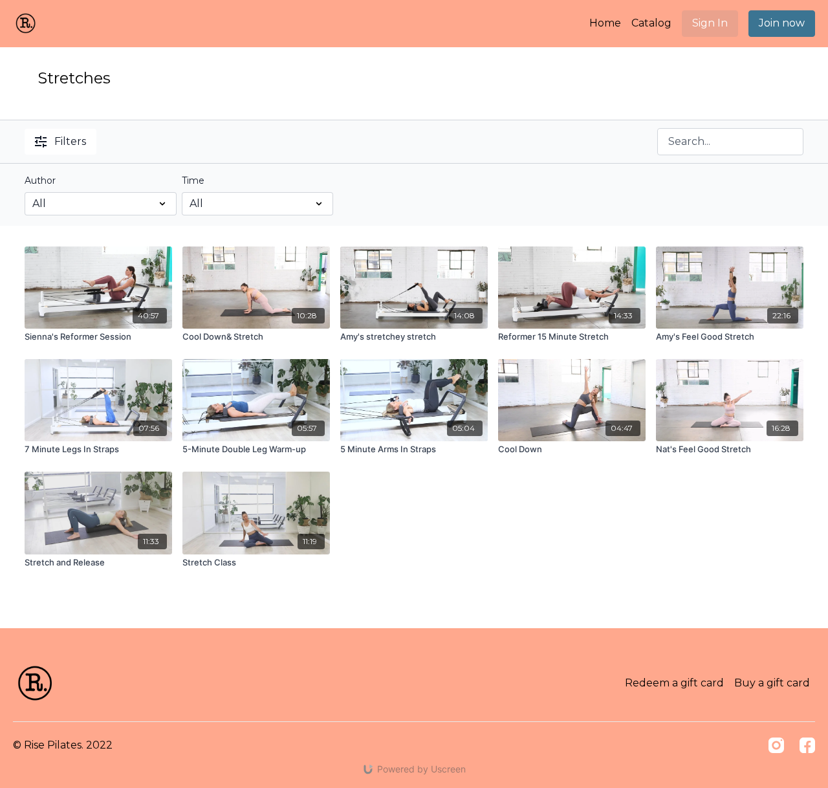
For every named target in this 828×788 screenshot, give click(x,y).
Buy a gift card (772, 683)
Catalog (651, 23)
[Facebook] (807, 745)
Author (40, 180)
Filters (70, 141)
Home (605, 23)
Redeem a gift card (674, 683)
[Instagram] (776, 745)
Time (193, 180)
